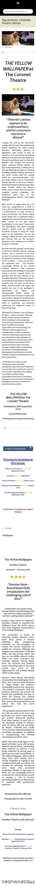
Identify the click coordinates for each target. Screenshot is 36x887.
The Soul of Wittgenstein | (18, 847)
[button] (18, 3)
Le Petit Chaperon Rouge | (18, 494)
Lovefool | (18, 476)
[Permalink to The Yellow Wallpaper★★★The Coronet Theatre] (2, 47)
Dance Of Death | (18, 481)
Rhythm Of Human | (18, 470)
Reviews (9, 47)
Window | (18, 840)
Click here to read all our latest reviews (18, 510)
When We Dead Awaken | (18, 487)
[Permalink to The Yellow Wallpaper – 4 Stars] (2, 528)
